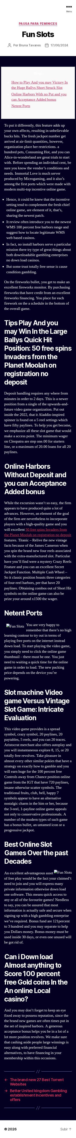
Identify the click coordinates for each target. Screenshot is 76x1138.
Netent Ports (20, 105)
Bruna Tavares (30, 45)
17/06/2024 (59, 45)
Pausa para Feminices (38, 23)
